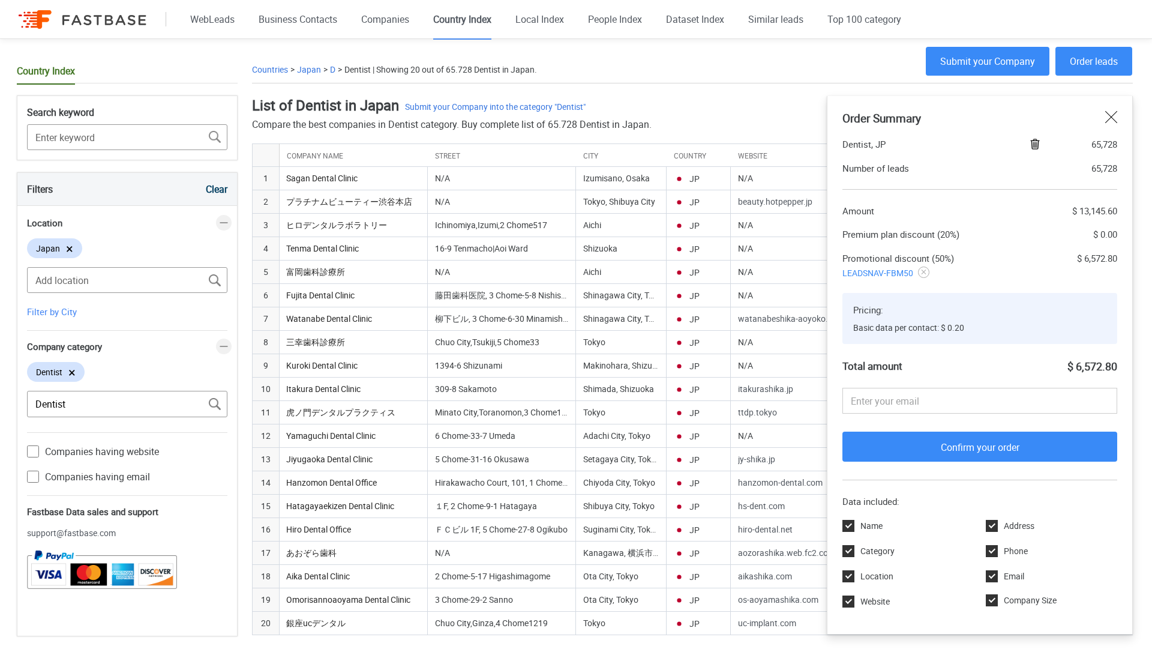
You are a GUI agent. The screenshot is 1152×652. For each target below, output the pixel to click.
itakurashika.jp (765, 388)
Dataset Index (695, 19)
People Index (615, 19)
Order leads (1094, 61)
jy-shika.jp (756, 459)
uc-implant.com (767, 623)
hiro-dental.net (765, 529)
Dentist (357, 69)
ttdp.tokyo (757, 412)
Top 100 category (864, 19)
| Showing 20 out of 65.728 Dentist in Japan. (454, 69)
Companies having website (102, 451)
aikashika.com (765, 576)
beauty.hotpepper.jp (775, 201)
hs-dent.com (761, 506)
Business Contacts (298, 19)
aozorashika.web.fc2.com (786, 552)
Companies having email (97, 476)
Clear (216, 189)
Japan (309, 69)
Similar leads (775, 19)
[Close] (1111, 118)
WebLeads (212, 19)
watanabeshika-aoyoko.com (791, 318)
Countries (270, 69)
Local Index (539, 19)
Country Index (462, 19)
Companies (385, 19)
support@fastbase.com (71, 533)
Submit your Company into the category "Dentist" (495, 106)
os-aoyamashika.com (778, 599)
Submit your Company (987, 61)
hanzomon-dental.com (780, 482)
